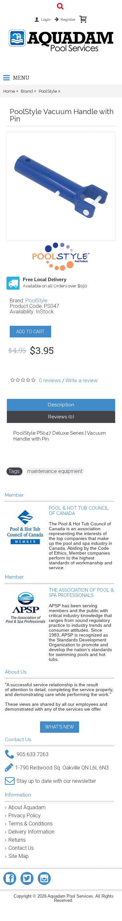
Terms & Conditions (30, 824)
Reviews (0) (61, 417)
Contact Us (21, 848)
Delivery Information (31, 832)
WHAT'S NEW (59, 727)
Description (61, 405)
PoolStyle (36, 300)
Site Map (18, 856)
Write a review (81, 380)
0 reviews (50, 380)
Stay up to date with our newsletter (56, 781)
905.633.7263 (32, 754)
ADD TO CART (30, 331)
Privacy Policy (24, 815)
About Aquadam (27, 807)
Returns (17, 840)
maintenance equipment (54, 471)
